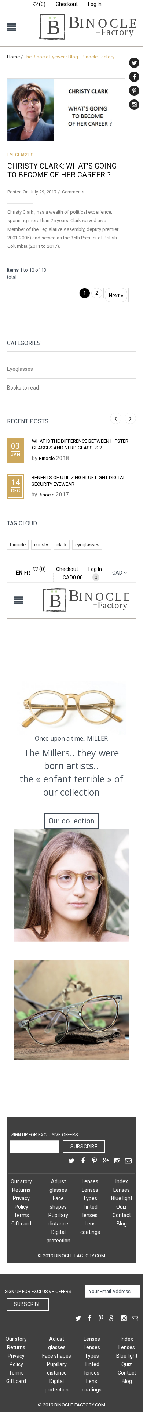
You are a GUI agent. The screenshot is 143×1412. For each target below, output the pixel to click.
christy (41, 544)
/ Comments (71, 192)
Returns (21, 1190)
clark (61, 544)
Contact (122, 1215)
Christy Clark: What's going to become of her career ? (62, 170)
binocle (18, 544)
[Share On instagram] (117, 1161)
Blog (122, 1224)
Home (13, 56)
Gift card (21, 1224)
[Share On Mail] (128, 1161)
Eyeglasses (20, 155)
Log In (95, 4)
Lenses (90, 1181)
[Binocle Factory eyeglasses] (87, 17)
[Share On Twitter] (71, 1161)
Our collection (71, 821)
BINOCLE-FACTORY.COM (79, 1256)
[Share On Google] (105, 1161)
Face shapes (56, 1356)
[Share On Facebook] (83, 1161)
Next (115, 295)
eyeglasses (87, 544)
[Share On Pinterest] (94, 1161)
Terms (21, 1215)
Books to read (23, 388)
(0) (41, 4)
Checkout (67, 4)
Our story (21, 1181)
